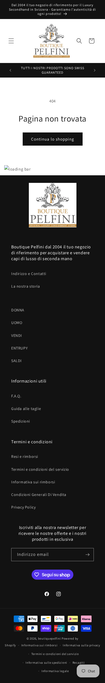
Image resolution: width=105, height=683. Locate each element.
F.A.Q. (16, 395)
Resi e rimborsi (24, 456)
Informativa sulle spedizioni (46, 663)
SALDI (16, 360)
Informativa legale (55, 671)
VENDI (16, 335)
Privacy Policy (23, 507)
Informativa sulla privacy (81, 645)
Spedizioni (20, 421)
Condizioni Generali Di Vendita (38, 494)
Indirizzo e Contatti (28, 273)
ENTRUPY (19, 348)
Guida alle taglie (26, 408)
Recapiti (79, 663)
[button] (11, 41)
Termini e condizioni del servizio (40, 469)
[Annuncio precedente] (10, 70)
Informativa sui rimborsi (33, 481)
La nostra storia (25, 286)
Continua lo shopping (52, 139)
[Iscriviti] (87, 554)
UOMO (16, 322)
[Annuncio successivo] (94, 70)
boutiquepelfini (49, 638)
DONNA (17, 310)
